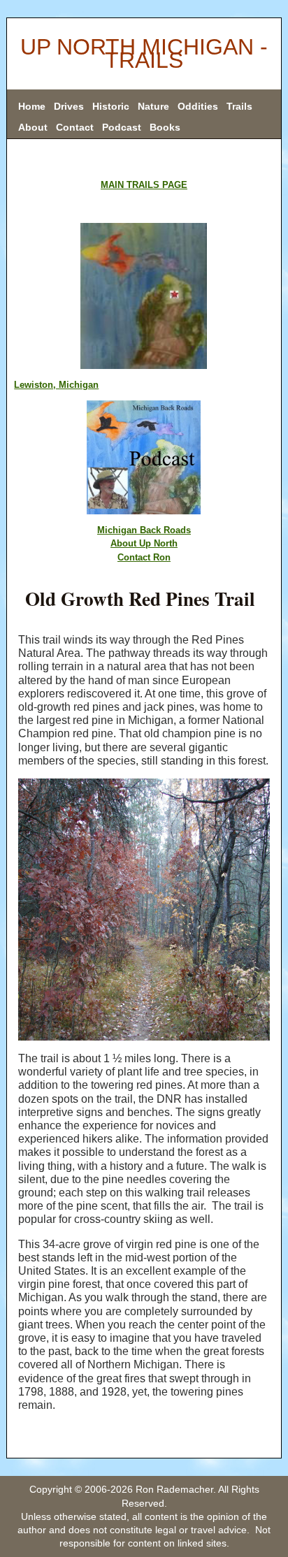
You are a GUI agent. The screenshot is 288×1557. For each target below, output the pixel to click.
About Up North (144, 543)
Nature (153, 106)
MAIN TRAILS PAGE (144, 185)
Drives (69, 106)
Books (165, 127)
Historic (110, 106)
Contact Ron (144, 557)
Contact (75, 127)
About (33, 127)
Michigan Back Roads (144, 530)
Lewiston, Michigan (56, 384)
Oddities (198, 106)
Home (31, 106)
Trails (239, 106)
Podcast (121, 127)
